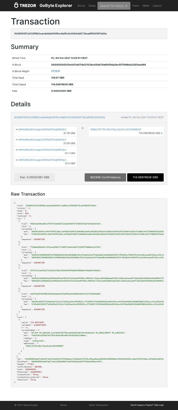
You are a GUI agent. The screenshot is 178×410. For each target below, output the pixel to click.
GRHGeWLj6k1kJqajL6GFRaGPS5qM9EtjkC (42, 129)
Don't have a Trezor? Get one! (147, 405)
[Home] (25, 6)
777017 (55, 71)
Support (157, 5)
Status (92, 5)
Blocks (81, 5)
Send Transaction (98, 405)
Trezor (135, 5)
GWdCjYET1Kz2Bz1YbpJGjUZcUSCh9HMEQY (115, 129)
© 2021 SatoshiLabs (26, 405)
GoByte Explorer (56, 5)
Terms (63, 405)
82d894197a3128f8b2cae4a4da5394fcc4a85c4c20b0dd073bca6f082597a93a (59, 117)
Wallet (146, 5)
